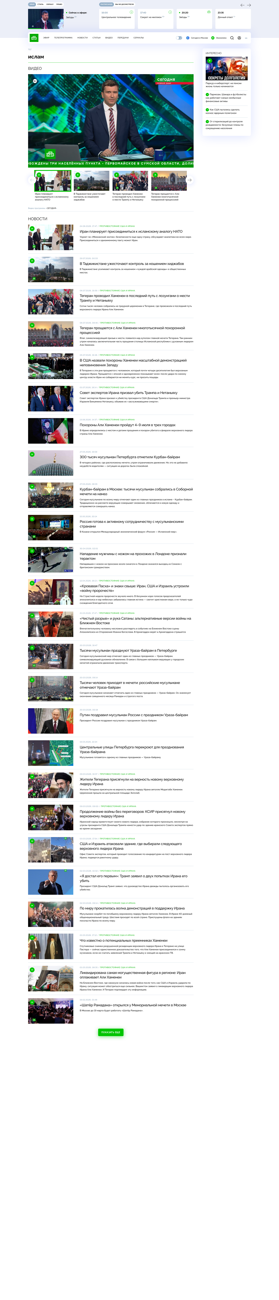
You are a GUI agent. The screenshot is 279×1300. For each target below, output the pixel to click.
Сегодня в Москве (199, 38)
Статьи (97, 38)
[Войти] (239, 38)
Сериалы (139, 38)
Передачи (123, 38)
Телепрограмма (63, 38)
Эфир (46, 38)
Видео (109, 38)
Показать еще (110, 1032)
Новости (82, 38)
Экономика (221, 38)
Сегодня (51, 208)
